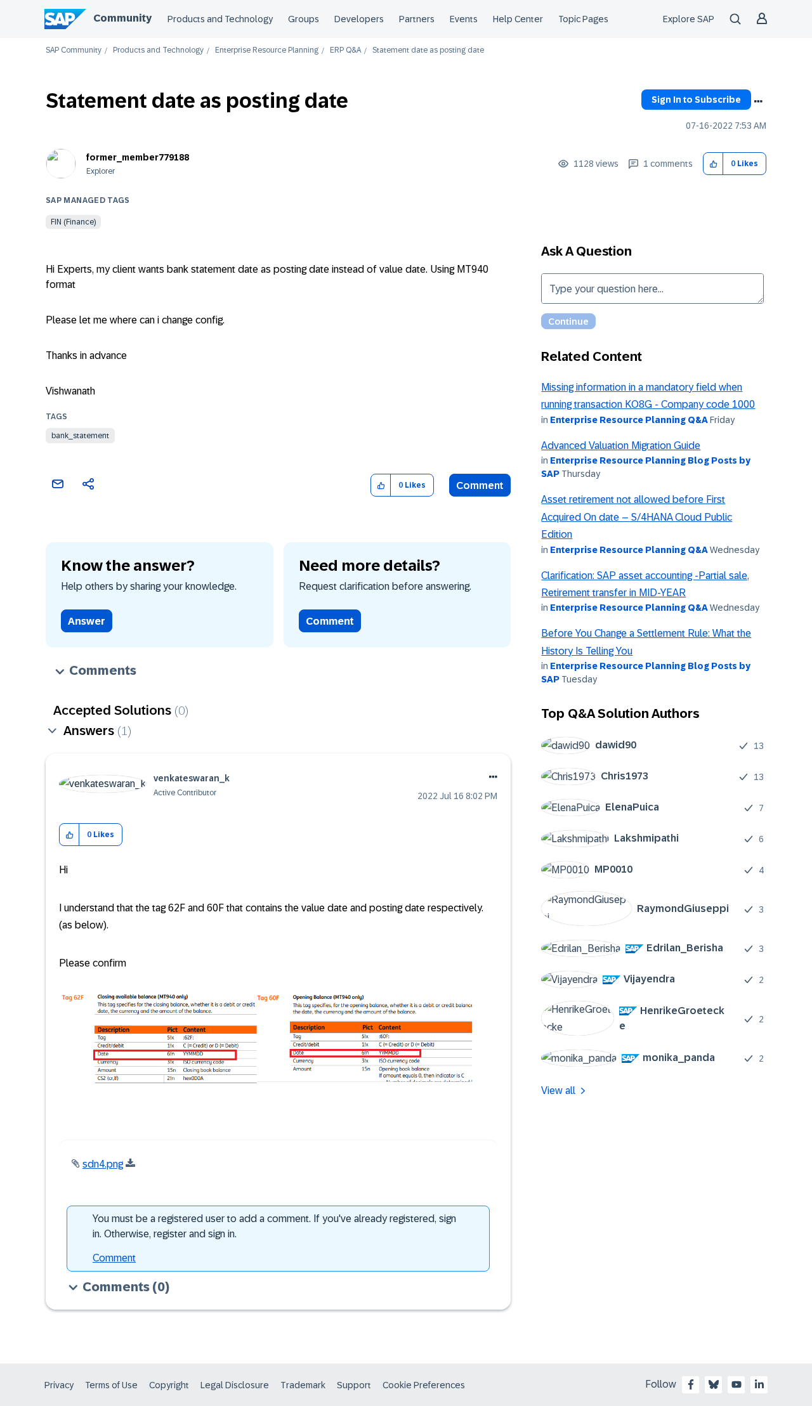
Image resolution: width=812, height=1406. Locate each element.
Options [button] (758, 101)
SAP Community (74, 50)
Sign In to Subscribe (696, 99)
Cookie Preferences (424, 1385)
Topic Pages (583, 19)
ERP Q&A (345, 50)
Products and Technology (220, 19)
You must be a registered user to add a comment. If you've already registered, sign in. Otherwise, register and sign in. (274, 1226)
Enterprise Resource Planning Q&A (629, 420)
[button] (713, 164)
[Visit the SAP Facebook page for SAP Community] (691, 1384)
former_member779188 (137, 157)
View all (558, 1090)
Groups (303, 19)
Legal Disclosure (234, 1385)
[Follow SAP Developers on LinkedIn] (759, 1384)
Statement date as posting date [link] (428, 50)
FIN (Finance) (73, 222)
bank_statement (80, 435)
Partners (417, 19)
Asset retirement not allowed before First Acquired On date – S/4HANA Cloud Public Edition (636, 517)
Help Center (518, 19)
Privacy (59, 1385)
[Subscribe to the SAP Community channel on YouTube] (736, 1384)
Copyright (169, 1385)
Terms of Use (111, 1385)
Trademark (302, 1385)
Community (122, 18)
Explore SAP (688, 19)
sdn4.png (102, 1164)
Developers (359, 19)
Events (464, 19)
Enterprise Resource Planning (266, 50)
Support (354, 1385)
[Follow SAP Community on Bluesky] (714, 1384)
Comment (480, 485)
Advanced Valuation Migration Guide (620, 445)
